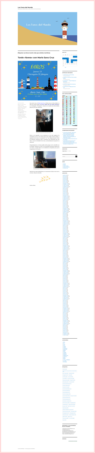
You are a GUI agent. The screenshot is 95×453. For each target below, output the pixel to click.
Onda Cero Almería (66, 411)
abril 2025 (64, 191)
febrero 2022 (65, 231)
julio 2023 (64, 213)
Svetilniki (24, 107)
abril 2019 (64, 266)
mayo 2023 (65, 215)
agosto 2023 (65, 212)
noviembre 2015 (65, 309)
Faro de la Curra (66, 387)
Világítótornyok (20, 109)
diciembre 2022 (65, 220)
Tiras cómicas (65, 418)
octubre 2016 (65, 297)
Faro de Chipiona (66, 385)
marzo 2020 (65, 255)
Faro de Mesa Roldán (67, 388)
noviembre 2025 (65, 184)
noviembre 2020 (65, 246)
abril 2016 (64, 303)
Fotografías (72, 402)
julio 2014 (64, 325)
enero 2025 (65, 194)
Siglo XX (70, 416)
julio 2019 (64, 263)
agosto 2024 (65, 200)
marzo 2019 (65, 267)
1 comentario (20, 118)
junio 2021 (64, 239)
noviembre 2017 (65, 284)
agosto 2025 (65, 187)
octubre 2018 (65, 272)
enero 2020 (65, 257)
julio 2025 (64, 188)
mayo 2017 (64, 290)
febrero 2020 (65, 256)
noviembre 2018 (65, 271)
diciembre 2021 (65, 233)
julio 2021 (64, 238)
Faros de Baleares (66, 392)
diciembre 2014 (65, 320)
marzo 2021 (65, 242)
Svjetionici (19, 108)
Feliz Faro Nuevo (66, 402)
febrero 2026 (65, 181)
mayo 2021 (64, 240)
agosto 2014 (65, 324)
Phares (22, 107)
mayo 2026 (65, 178)
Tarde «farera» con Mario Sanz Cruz (36, 57)
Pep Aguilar (73, 411)
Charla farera (24, 114)
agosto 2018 (65, 274)
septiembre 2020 (65, 248)
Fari (20, 104)
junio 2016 (64, 301)
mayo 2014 (64, 327)
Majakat (19, 107)
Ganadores (65, 404)
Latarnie (22, 105)
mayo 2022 (65, 228)
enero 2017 (65, 294)
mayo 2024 (65, 203)
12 (67, 60)
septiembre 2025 (65, 186)
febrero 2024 (65, 206)
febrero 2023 (65, 218)
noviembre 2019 (65, 259)
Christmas (65, 376)
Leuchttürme (20, 106)
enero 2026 (65, 182)
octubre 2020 (65, 247)
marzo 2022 (65, 230)
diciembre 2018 (65, 270)
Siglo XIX (65, 416)
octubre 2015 (65, 310)
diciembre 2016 (65, 295)
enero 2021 (65, 244)
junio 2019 (64, 264)
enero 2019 (65, 269)
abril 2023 (64, 216)
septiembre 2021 (65, 236)
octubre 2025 (65, 185)
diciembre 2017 (65, 283)
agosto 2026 (65, 175)
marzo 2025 (65, 192)
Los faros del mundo (66, 132)
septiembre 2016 (65, 298)
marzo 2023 (65, 217)
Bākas (19, 104)
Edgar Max (72, 380)
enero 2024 (65, 207)
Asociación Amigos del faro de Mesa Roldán (70, 371)
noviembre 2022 (65, 221)
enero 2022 (65, 232)
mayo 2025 (65, 190)
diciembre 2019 (65, 258)
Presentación (65, 414)
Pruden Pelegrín (72, 414)
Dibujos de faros (66, 380)
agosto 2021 (65, 237)
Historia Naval (72, 404)
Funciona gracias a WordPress (30, 448)
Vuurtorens (19, 110)
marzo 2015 (65, 317)
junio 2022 (64, 227)
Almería (65, 369)
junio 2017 (64, 289)
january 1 (65, 406)
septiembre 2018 (65, 273)
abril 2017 (64, 291)
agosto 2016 (65, 299)
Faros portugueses (66, 397)
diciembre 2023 (65, 208)
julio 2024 (64, 201)
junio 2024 (64, 202)
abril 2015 (64, 316)
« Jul (65, 67)
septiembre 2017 (65, 286)
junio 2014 (64, 326)
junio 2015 (64, 314)
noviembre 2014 (65, 321)
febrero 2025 (65, 193)
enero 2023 (65, 219)
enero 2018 (65, 282)
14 (71, 60)
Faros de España (66, 395)
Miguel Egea (65, 407)
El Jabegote (20, 115)
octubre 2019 (65, 260)
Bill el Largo (65, 373)
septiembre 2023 (65, 211)
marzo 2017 (65, 292)
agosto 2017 (65, 287)
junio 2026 (65, 177)
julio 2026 (64, 176)
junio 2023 (64, 214)
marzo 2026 (65, 180)
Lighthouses (24, 106)
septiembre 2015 (65, 311)
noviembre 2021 (65, 234)
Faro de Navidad (66, 390)
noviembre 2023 (65, 209)
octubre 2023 (65, 210)
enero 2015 (65, 319)
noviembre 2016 (65, 296)
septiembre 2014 (65, 323)
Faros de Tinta (73, 395)
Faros (25, 104)
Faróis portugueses (66, 399)
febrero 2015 (65, 318)
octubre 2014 (65, 322)
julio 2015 (64, 313)
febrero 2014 (65, 330)
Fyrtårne (19, 105)
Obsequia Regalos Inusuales (68, 409)
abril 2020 (64, 254)
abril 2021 (64, 241)
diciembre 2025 (65, 183)
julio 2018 (64, 275)
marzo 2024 (65, 205)
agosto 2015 (65, 312)
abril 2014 (64, 328)
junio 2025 (64, 189)
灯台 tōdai (64, 360)
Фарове (64, 358)
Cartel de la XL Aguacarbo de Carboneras (69, 84)
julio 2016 (64, 300)
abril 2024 (64, 204)
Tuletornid (23, 108)
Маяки (23, 110)
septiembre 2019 (65, 261)
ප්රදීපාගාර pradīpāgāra (21, 111)
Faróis (23, 104)
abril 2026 (64, 179)
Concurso (70, 376)
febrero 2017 (65, 293)
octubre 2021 (65, 235)
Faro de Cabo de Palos (67, 383)
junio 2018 (64, 276)
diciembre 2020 (65, 245)
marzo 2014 (65, 329)
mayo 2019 (65, 265)
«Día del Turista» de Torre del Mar (68, 74)
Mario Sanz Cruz (24, 117)
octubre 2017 (65, 285)
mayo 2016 (65, 302)
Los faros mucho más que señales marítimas (22, 116)
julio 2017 (64, 288)
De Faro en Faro (70, 378)
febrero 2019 (65, 268)
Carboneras (19, 114)
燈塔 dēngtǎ (22, 112)
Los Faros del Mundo (25, 7)
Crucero (64, 378)
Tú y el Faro (71, 418)
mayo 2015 (64, 315)
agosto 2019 (65, 262)
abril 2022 (64, 229)
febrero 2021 (65, 243)
